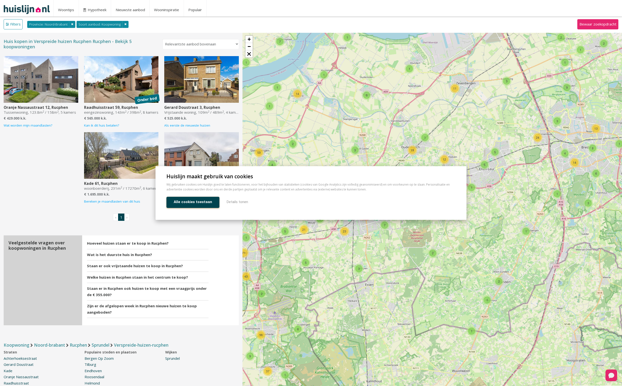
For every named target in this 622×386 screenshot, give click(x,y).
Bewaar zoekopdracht (597, 24)
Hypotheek (96, 9)
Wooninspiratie (166, 9)
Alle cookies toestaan (193, 202)
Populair (195, 9)
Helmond (92, 383)
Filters (15, 24)
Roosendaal (94, 376)
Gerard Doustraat (19, 364)
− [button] (249, 46)
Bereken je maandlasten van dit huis (112, 201)
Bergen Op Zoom (99, 358)
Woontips (66, 9)
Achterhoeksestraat (20, 358)
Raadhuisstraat (16, 383)
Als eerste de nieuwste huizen (187, 125)
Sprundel (172, 358)
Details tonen (237, 202)
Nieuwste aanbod (130, 9)
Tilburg (90, 364)
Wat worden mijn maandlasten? (28, 125)
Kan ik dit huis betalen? (101, 125)
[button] (249, 54)
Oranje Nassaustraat (21, 376)
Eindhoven (93, 370)
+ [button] (249, 39)
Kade (8, 370)
